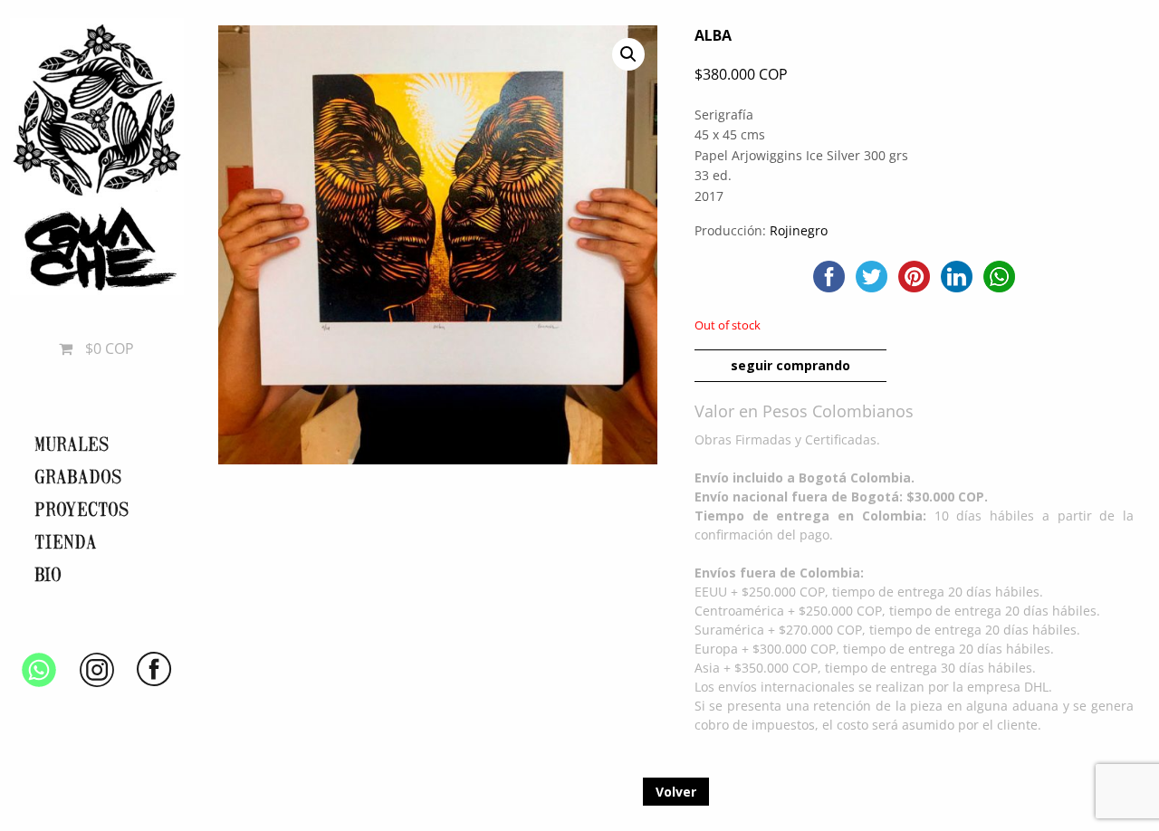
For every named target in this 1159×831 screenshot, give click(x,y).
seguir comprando (790, 365)
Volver (676, 791)
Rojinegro (799, 230)
